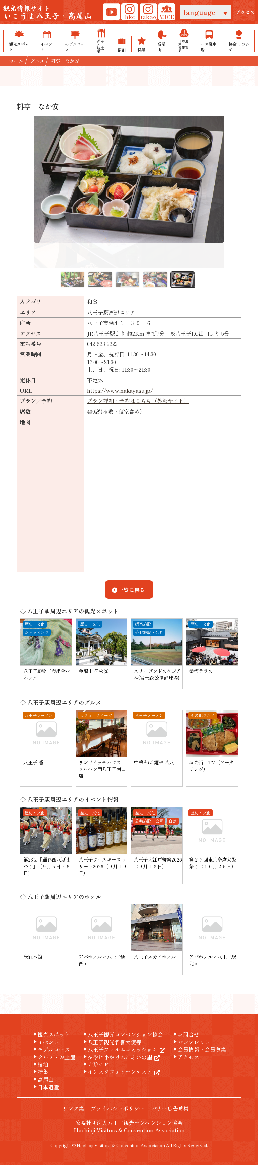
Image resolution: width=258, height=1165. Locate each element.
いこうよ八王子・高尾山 (47, 12)
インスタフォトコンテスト (117, 1072)
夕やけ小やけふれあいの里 (117, 1057)
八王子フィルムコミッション (120, 1049)
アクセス (245, 12)
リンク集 (73, 1108)
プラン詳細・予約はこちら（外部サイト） (138, 401)
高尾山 (43, 1079)
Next (229, 191)
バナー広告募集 (170, 1108)
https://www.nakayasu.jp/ (120, 390)
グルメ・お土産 (53, 1057)
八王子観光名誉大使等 (111, 1042)
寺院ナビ (95, 1064)
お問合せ (185, 1034)
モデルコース (51, 1049)
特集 (40, 1072)
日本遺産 (45, 1087)
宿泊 (40, 1064)
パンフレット (191, 1042)
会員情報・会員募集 (199, 1049)
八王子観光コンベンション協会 (122, 1034)
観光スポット (51, 1034)
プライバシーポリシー (117, 1108)
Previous (28, 191)
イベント (45, 1042)
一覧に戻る (131, 590)
